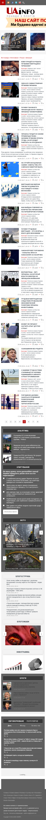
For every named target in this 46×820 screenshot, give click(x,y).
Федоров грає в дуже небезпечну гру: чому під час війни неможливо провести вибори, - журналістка (28, 447)
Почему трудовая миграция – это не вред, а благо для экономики (32, 231)
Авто (30, 795)
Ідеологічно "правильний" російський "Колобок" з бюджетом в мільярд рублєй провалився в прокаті (27, 704)
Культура (10, 795)
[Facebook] (12, 3)
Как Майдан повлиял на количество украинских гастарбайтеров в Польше (32, 210)
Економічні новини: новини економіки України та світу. (32, 148)
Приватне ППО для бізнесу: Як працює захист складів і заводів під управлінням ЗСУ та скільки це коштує (27, 457)
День (10, 725)
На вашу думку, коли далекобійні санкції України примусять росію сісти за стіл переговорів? (20, 473)
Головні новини (14, 792)
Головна (6, 792)
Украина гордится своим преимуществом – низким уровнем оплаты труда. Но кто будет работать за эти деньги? (32, 138)
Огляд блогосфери (22, 798)
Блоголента (32, 798)
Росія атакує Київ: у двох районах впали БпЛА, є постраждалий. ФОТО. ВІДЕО (23, 569)
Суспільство (29, 792)
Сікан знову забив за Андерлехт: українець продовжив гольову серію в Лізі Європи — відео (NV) (24, 582)
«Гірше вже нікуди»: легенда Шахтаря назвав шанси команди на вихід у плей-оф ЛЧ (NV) (22, 604)
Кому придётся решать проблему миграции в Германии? (31, 64)
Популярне (32, 721)
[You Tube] (19, 3)
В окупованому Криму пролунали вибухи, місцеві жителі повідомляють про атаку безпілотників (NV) (23, 597)
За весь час (35, 725)
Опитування (23, 467)
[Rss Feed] (8, 3)
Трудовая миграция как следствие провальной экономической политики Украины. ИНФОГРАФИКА (31, 303)
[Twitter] (15, 3)
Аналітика (23, 431)
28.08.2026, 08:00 (12, 601)
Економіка (38, 792)
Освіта (26, 795)
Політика (22, 792)
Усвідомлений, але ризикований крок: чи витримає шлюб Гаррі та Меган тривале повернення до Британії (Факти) (22, 612)
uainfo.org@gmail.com (30, 813)
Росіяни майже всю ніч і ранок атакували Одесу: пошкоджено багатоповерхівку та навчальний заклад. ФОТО (23, 732)
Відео (14, 798)
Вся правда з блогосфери (9, 58)
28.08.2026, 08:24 (12, 586)
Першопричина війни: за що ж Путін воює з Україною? (26, 694)
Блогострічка (23, 576)
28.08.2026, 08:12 (12, 592)
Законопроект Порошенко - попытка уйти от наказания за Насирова (32, 253)
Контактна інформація (16, 813)
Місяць (22, 725)
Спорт (5, 798)
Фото (23, 520)
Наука (15, 795)
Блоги (23, 678)
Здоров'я (38, 795)
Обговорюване (16, 721)
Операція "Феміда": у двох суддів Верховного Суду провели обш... (11, 47)
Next (43, 43)
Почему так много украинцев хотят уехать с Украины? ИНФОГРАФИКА (32, 110)
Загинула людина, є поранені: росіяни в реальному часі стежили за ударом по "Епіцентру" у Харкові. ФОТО (20, 544)
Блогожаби (23, 622)
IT (33, 795)
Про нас (6, 813)
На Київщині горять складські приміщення (18, 755)
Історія (21, 795)
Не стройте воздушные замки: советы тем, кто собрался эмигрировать (31, 165)
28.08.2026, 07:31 (12, 607)
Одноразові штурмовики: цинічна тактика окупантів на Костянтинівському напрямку (26, 685)
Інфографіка (23, 652)
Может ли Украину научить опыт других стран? (30, 326)
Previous (2, 43)
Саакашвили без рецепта (32, 349)
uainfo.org (25, 808)
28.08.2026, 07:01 (12, 615)
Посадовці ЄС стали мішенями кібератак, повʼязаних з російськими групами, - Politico (27, 437)
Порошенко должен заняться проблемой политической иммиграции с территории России (30, 399)
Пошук (22, 58)
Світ (5, 795)
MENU (2, 2)
